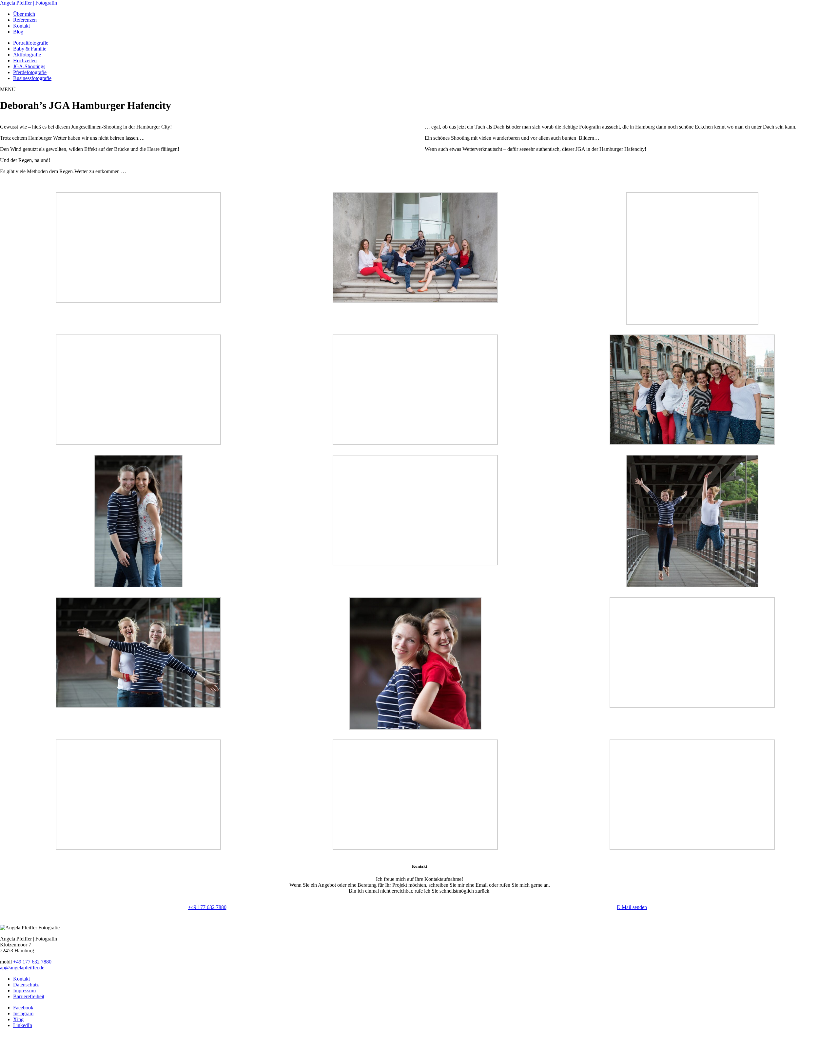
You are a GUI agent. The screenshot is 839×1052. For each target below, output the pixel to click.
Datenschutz (26, 984)
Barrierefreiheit (28, 996)
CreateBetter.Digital (418, 1042)
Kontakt (21, 978)
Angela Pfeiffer (28, 3)
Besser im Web (455, 1042)
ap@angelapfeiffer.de (22, 967)
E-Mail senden (632, 907)
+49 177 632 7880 (207, 907)
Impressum (24, 990)
